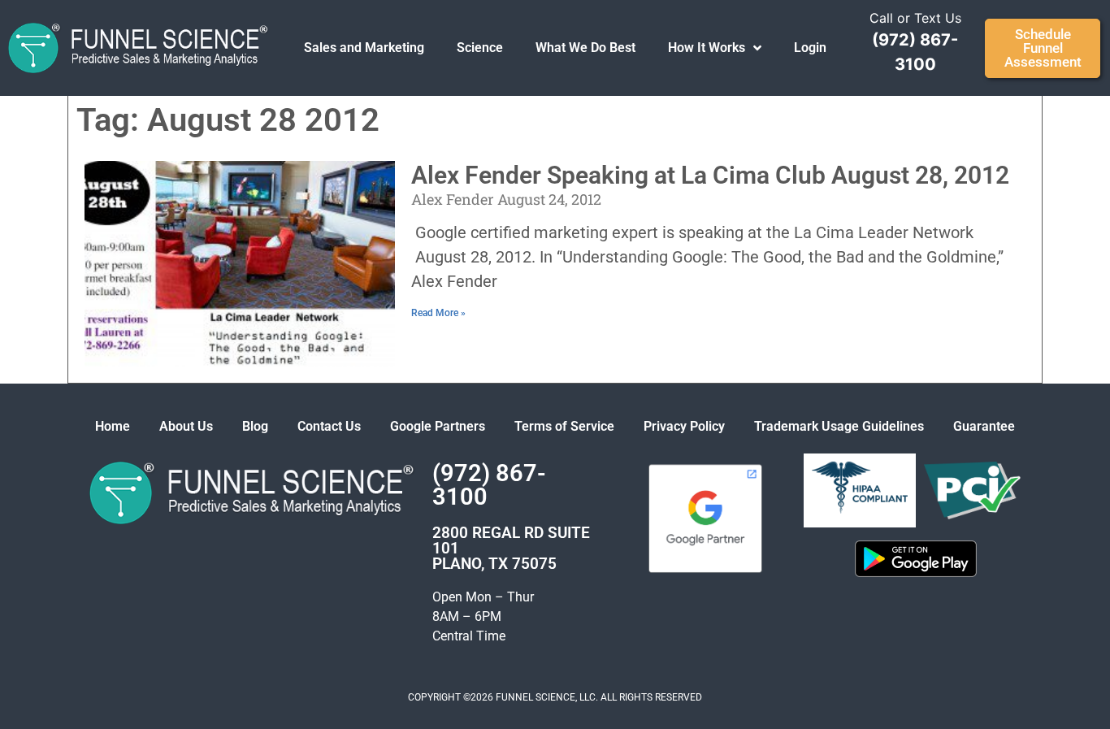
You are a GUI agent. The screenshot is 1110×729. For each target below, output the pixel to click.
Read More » (438, 313)
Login (810, 47)
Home (112, 426)
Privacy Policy (684, 426)
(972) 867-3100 (489, 484)
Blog (255, 426)
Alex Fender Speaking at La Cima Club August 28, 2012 (710, 175)
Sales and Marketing (364, 47)
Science (480, 47)
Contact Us (329, 426)
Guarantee (984, 426)
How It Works (706, 47)
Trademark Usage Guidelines (839, 426)
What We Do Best (585, 47)
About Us (186, 426)
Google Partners (437, 426)
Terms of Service (564, 426)
